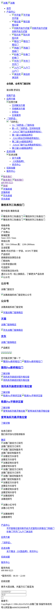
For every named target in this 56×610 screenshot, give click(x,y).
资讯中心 (16, 164)
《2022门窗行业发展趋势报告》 (27, 132)
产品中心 (11, 12)
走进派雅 (11, 151)
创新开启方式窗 (27, 528)
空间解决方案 (18, 105)
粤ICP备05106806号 (19, 601)
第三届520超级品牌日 (22, 148)
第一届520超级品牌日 (22, 135)
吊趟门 (51, 528)
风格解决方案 (18, 108)
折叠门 (10, 531)
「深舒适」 (12, 118)
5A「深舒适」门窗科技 (23, 125)
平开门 (16, 531)
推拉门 (44, 528)
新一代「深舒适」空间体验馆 (26, 128)
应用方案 (11, 99)
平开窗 (10, 528)
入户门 (23, 531)
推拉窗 (16, 528)
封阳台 (15, 112)
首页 (9, 8)
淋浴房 (29, 531)
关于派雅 (16, 158)
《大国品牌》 (18, 161)
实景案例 (16, 115)
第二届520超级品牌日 (22, 141)
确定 (3, 440)
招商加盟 (11, 168)
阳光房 (38, 528)
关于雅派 (11, 551)
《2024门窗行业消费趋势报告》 (27, 145)
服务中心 (11, 171)
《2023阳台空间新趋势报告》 (26, 138)
